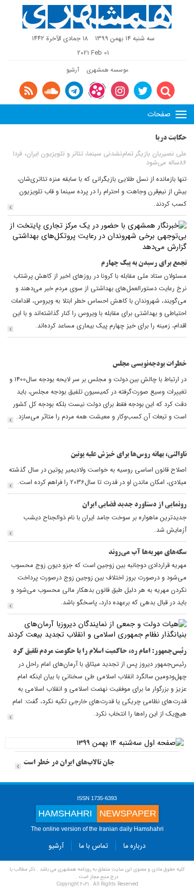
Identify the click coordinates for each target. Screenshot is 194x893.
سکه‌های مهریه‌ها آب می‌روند (147, 553)
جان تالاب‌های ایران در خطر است (68, 763)
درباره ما (134, 845)
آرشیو (72, 70)
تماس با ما (93, 845)
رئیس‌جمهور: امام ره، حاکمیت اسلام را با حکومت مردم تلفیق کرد (100, 651)
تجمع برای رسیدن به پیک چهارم (144, 263)
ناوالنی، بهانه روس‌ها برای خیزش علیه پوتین (129, 455)
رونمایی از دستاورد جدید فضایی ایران (134, 505)
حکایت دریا (171, 138)
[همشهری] (97, 17)
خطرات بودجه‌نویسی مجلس (149, 364)
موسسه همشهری (107, 70)
